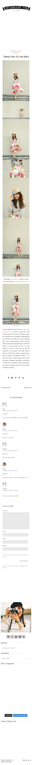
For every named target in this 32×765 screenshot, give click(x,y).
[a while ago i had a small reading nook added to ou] (8, 690)
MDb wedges (25, 281)
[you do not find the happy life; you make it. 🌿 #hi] (23, 672)
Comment (5, 510)
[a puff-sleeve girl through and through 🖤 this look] (23, 690)
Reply (4, 414)
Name (5, 531)
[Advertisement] (16, 31)
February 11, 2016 (16, 51)
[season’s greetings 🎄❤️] (8, 672)
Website (5, 545)
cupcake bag (17, 281)
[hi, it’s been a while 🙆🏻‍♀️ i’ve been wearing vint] (23, 699)
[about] (16, 632)
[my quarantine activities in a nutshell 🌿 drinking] (8, 708)
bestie (17, 52)
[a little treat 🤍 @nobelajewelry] (8, 681)
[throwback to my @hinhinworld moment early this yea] (8, 699)
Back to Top (26, 760)
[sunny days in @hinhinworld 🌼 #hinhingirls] (23, 681)
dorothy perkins (15, 279)
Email (4, 538)
